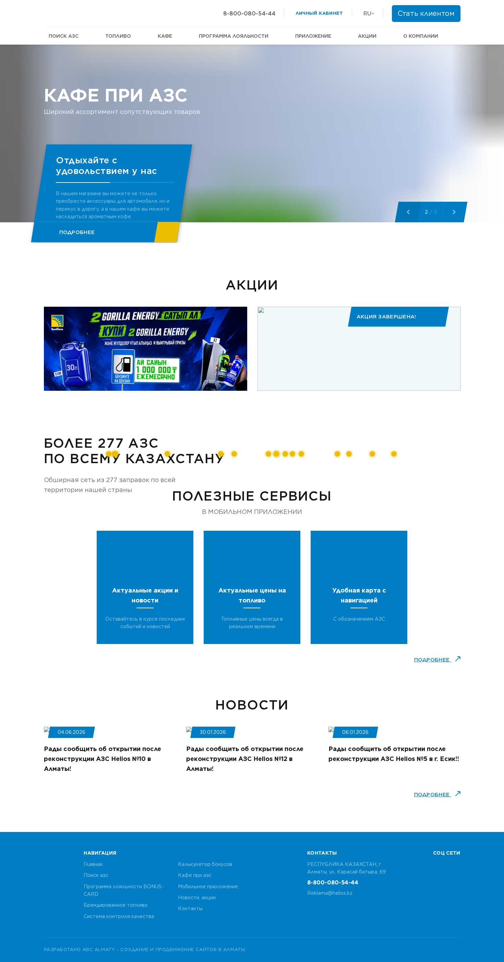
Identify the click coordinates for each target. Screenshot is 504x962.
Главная (93, 864)
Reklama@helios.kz (329, 893)
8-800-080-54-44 (249, 13)
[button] (408, 212)
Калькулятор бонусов (205, 864)
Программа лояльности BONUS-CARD (124, 890)
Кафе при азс (195, 875)
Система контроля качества (119, 916)
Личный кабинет (319, 13)
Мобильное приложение (208, 886)
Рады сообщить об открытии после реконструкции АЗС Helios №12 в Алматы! (244, 758)
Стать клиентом (426, 13)
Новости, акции (197, 897)
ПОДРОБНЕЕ (433, 660)
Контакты (190, 908)
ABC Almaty (99, 949)
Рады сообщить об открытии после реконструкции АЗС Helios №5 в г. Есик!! (393, 753)
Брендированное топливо (115, 905)
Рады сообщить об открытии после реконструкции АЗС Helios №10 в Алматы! (102, 758)
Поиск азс (96, 875)
